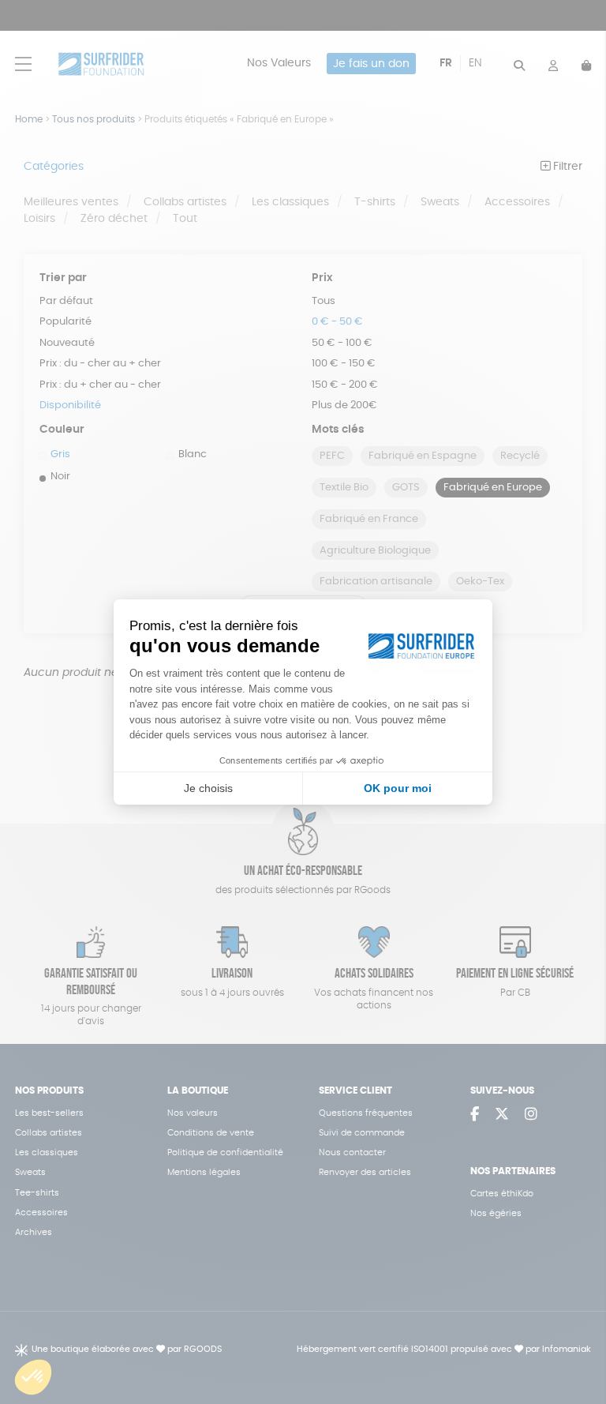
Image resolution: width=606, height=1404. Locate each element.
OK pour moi (398, 788)
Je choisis (208, 788)
